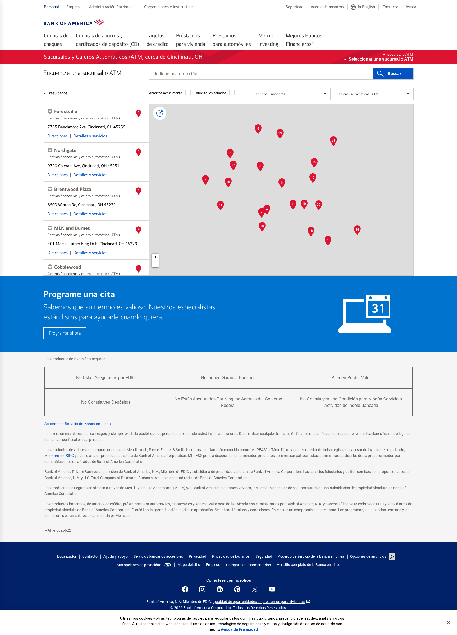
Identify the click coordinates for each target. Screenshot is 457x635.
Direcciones (58, 135)
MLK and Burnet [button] (72, 228)
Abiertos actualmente (165, 93)
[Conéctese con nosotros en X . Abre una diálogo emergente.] (255, 589)
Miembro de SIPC (59, 455)
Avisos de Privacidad (239, 629)
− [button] (155, 264)
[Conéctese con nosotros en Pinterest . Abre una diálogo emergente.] (237, 589)
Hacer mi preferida (50, 111)
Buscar (394, 73)
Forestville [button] (65, 111)
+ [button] (155, 257)
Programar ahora (65, 333)
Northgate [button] (65, 150)
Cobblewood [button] (67, 267)
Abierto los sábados (211, 93)
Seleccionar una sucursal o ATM (381, 59)
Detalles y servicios (90, 135)
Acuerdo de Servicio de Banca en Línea (77, 423)
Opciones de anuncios (368, 556)
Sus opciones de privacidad (139, 565)
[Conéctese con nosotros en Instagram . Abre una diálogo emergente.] (202, 589)
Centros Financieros (270, 94)
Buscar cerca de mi (159, 113)
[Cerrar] (448, 622)
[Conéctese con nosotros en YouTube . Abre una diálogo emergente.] (272, 589)
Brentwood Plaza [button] (72, 189)
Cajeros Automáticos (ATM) (359, 94)
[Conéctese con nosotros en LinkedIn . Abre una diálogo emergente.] (220, 589)
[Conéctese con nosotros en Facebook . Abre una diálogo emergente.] (185, 589)
